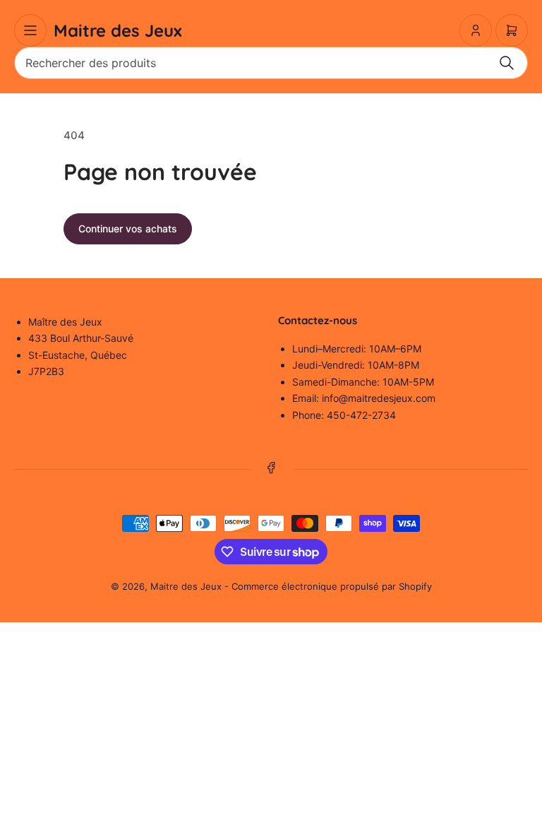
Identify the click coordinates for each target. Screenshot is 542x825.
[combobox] (271, 63)
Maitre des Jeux (186, 586)
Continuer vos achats (127, 228)
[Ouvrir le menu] (30, 30)
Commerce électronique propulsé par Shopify (331, 586)
